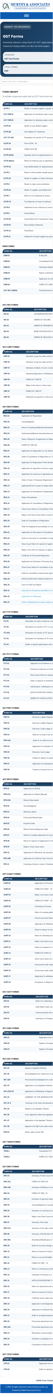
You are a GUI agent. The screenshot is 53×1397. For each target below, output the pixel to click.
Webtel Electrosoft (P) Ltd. (31, 1390)
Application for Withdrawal (31, 596)
